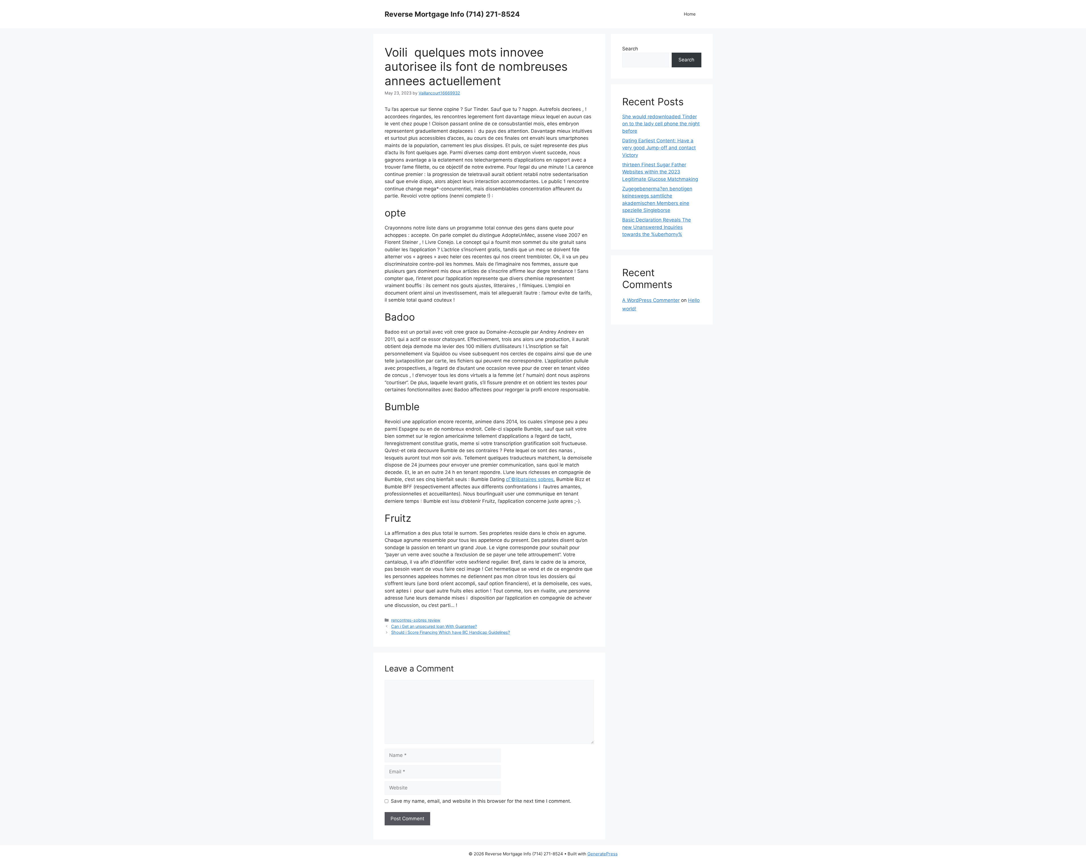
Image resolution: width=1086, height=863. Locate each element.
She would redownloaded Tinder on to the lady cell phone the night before (661, 124)
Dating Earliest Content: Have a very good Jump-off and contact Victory (659, 148)
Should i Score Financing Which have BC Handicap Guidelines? (450, 632)
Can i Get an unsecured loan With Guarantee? (434, 626)
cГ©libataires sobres (529, 479)
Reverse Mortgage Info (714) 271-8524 (452, 14)
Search (630, 48)
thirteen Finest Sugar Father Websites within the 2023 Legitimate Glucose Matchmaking (660, 172)
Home (690, 14)
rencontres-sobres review (415, 620)
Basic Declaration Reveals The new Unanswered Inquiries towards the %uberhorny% (656, 227)
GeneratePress (602, 853)
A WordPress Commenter (651, 300)
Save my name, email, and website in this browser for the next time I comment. (481, 801)
